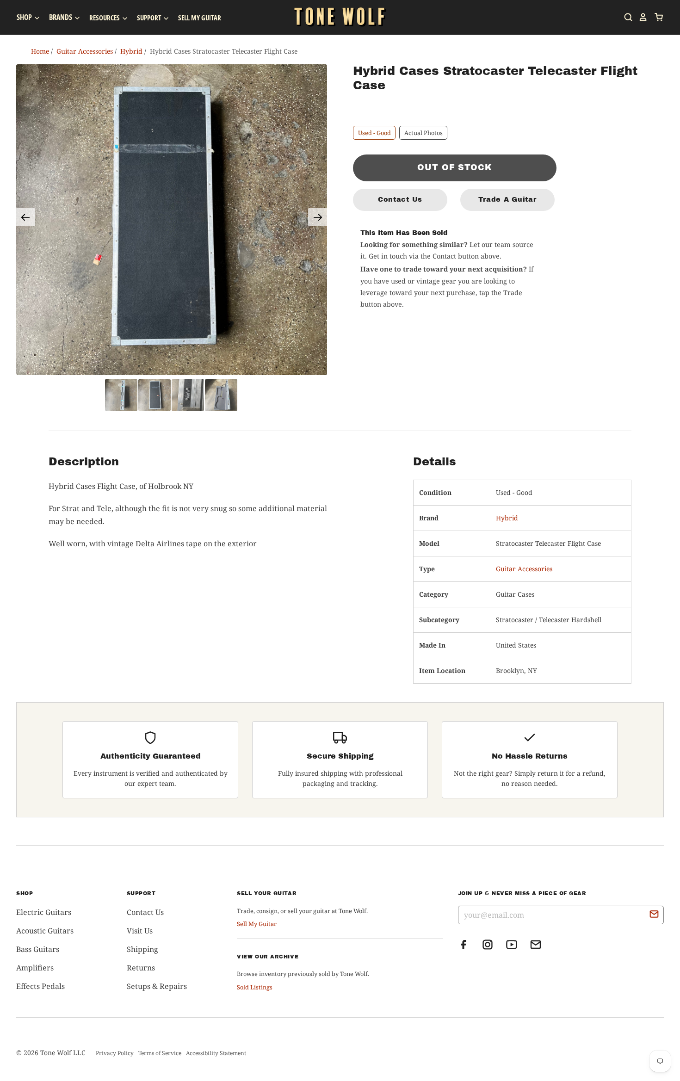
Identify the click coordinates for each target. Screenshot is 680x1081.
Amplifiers (35, 968)
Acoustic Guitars (45, 931)
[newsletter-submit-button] (654, 915)
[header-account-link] (640, 17)
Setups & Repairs (157, 986)
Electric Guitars (43, 912)
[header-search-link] (625, 17)
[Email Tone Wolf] (535, 947)
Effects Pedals (40, 986)
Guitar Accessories (524, 568)
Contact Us (400, 199)
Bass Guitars (37, 949)
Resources (105, 17)
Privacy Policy (115, 1053)
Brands (61, 17)
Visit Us (140, 931)
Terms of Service (159, 1053)
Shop (25, 17)
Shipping (142, 949)
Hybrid (507, 517)
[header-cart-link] (656, 17)
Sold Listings (254, 987)
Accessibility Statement (216, 1053)
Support (149, 17)
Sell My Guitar (199, 17)
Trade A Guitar (507, 199)
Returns (141, 968)
